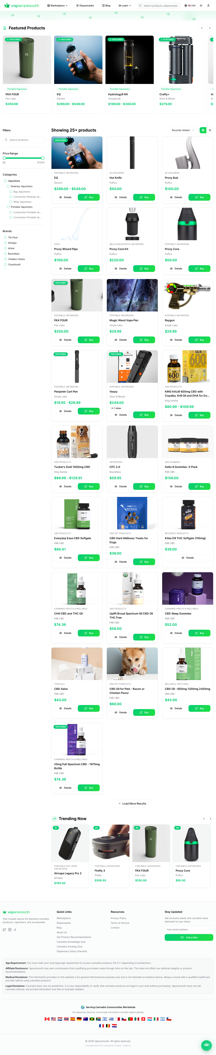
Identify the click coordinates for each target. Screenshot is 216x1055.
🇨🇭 (143, 1018)
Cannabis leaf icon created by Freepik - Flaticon (108, 1045)
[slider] (4, 158)
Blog (107, 5)
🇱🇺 (149, 1018)
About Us (62, 932)
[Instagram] (9, 929)
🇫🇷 (101, 1025)
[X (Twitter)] (4, 929)
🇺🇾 (111, 1018)
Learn (125, 5)
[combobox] (183, 130)
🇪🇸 (72, 1018)
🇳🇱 (59, 1018)
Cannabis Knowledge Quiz (71, 941)
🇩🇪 (79, 1018)
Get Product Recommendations (74, 937)
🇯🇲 (91, 1018)
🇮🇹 (156, 1018)
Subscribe (191, 937)
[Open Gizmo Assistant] (206, 1045)
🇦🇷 (162, 1018)
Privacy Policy (118, 918)
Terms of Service (120, 922)
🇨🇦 (47, 1018)
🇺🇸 (53, 1018)
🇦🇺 (85, 1018)
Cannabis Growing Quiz (70, 946)
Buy (91, 197)
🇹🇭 (66, 1018)
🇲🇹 (117, 1018)
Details (68, 197)
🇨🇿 (124, 1018)
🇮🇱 (104, 1018)
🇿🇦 (98, 1018)
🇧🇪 (108, 1025)
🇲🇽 (136, 1018)
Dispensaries (86, 5)
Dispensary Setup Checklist (72, 951)
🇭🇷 (114, 1025)
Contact (115, 927)
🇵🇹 (130, 1018)
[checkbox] (5, 181)
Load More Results (134, 803)
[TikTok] (15, 929)
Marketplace (58, 5)
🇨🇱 (168, 1018)
